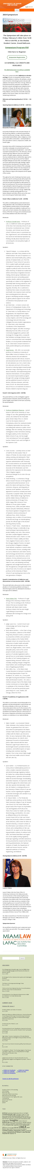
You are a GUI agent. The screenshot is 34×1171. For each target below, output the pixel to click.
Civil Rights (25, 1113)
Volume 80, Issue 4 (8, 1006)
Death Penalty (12, 1116)
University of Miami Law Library (10, 1094)
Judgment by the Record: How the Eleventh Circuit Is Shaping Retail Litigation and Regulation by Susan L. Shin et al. (16, 1059)
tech (7, 1127)
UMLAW (16, 1127)
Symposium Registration (17, 57)
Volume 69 (5, 1133)
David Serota (10, 350)
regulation (7, 1123)
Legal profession (22, 1121)
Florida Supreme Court (11, 1118)
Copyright (18, 1114)
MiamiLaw (6, 1122)
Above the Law (5, 1092)
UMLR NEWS (5, 965)
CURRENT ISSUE (7, 1003)
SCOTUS (12, 1124)
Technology (10, 1127)
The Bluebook (5, 1098)
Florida (24, 1117)
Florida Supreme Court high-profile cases (12, 1097)
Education (26, 1115)
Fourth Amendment (22, 1118)
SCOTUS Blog (5, 1091)
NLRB (28, 1122)
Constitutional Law (9, 1114)
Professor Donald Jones (13, 221)
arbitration (10, 1113)
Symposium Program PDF (17, 47)
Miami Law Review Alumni (16, 1122)
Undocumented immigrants (20, 1129)
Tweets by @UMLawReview (10, 1079)
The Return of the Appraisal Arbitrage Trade (13, 983)
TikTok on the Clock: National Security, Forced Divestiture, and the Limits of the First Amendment (16, 989)
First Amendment (17, 1117)
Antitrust (5, 1113)
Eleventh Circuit (7, 1117)
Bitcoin (21, 1113)
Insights (14, 1120)
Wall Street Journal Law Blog (9, 1095)
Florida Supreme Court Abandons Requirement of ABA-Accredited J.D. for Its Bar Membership (15, 995)
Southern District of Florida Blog (10, 1089)
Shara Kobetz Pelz (11, 598)
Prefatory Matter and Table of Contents (11, 1009)
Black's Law (5, 1101)
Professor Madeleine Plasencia (15, 410)
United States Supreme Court (13, 1130)
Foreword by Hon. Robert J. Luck (10, 1023)
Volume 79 (13, 1133)
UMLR (22, 1127)
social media (18, 1124)
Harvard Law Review (7, 1099)
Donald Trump (20, 1116)
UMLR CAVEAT (9, 1129)
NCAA (24, 1122)
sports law (10, 1125)
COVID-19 (23, 1114)
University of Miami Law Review (18, 1132)
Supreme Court (18, 1125)
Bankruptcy (16, 1113)
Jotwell (4, 1102)
